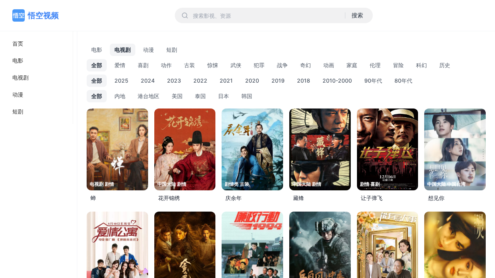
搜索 (357, 15)
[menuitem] (36, 43)
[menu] (36, 77)
